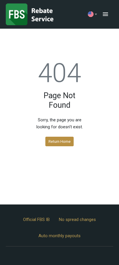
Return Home (59, 141)
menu (105, 14)
